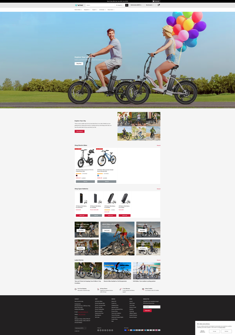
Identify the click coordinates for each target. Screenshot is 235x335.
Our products (79, 131)
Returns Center (132, 307)
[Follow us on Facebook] (98, 330)
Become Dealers (133, 317)
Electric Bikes (78, 9)
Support (94, 9)
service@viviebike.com (83, 311)
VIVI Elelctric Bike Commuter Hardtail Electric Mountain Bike (105, 170)
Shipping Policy (115, 305)
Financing (131, 311)
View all (159, 145)
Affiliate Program (133, 313)
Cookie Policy (115, 319)
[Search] (126, 5)
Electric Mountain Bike (100, 303)
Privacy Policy (222, 327)
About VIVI (114, 301)
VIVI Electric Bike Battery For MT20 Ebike (81, 207)
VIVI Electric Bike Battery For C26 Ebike (95, 207)
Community (101, 9)
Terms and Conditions (116, 313)
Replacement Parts (99, 313)
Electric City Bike (98, 307)
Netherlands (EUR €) (79, 328)
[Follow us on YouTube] (107, 330)
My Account (149, 5)
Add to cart (81, 215)
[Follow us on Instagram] (103, 330)
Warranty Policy (115, 307)
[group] (81, 174)
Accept (214, 331)
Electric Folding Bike (99, 309)
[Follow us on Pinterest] (105, 330)
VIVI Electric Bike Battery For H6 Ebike (109, 207)
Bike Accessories (99, 311)
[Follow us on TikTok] (110, 330)
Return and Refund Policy (117, 309)
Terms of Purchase (116, 315)
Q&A (113, 321)
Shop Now (78, 63)
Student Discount (133, 315)
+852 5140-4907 (81, 314)
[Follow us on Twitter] (100, 330)
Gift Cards (97, 317)
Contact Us (114, 303)
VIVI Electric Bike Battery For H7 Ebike (124, 207)
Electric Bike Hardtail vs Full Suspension (115, 281)
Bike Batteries (98, 315)
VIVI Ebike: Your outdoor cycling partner (144, 281)
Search (131, 301)
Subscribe (157, 1)
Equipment (86, 9)
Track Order (132, 305)
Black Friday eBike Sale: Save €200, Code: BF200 (117, 1)
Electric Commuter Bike (100, 305)
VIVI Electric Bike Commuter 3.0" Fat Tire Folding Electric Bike (84, 170)
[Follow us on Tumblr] (112, 330)
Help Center (110, 9)
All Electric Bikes (98, 301)
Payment (131, 309)
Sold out (85, 181)
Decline (226, 331)
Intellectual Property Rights (117, 317)
